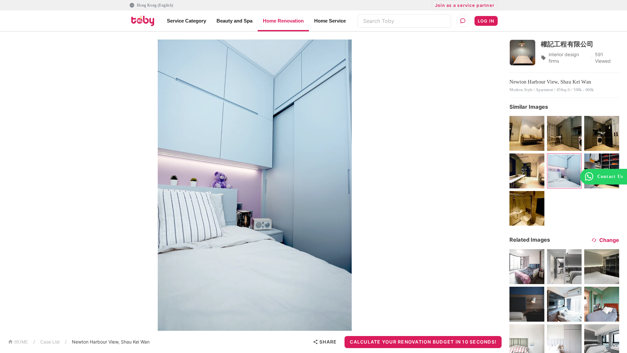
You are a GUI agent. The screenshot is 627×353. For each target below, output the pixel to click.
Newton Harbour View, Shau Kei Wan (111, 342)
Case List (50, 342)
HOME (21, 342)
